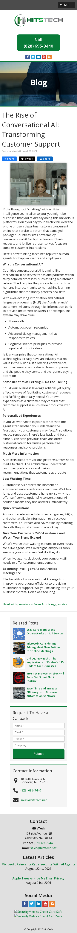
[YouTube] (44, 56)
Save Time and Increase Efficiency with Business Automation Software (42, 692)
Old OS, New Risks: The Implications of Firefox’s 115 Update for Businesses (45, 662)
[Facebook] (27, 56)
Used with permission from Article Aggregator (35, 604)
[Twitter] (33, 56)
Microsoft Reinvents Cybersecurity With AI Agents (38, 864)
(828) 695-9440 (38, 46)
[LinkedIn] (38, 56)
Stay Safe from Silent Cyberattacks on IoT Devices (45, 631)
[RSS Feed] (49, 56)
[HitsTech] (38, 20)
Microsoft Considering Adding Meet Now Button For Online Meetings (43, 647)
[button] (66, 5)
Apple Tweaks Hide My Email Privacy (38, 878)
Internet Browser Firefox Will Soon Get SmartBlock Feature (45, 677)
